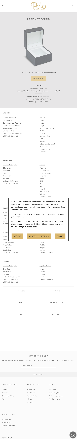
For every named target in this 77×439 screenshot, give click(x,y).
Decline (17, 236)
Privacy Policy (31, 227)
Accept (60, 236)
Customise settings (39, 236)
